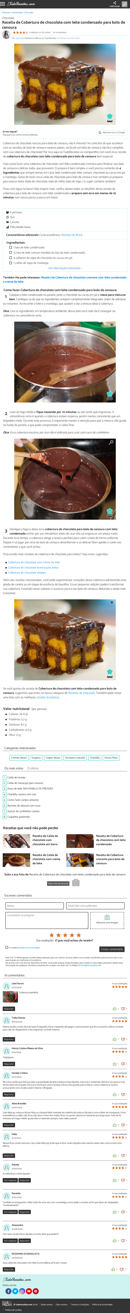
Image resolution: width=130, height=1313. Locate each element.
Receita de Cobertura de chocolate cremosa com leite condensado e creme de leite (64, 279)
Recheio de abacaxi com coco (23, 805)
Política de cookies (13, 1310)
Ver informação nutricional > (65, 268)
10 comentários (59, 32)
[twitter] (15, 1291)
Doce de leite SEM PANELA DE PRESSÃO (30, 788)
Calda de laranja (16, 777)
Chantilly (95, 758)
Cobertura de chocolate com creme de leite (34, 562)
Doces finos (111, 758)
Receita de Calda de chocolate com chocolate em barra (45, 840)
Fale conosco (62, 1304)
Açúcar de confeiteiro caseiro (23, 811)
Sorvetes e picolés (75, 758)
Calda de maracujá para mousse (25, 783)
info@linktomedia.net (90, 965)
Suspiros (36, 758)
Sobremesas (17, 12)
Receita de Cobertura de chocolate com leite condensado (111, 840)
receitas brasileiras (47, 697)
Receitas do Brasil (71, 235)
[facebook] (8, 1291)
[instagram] (22, 1291)
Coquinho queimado (18, 817)
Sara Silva (19, 38)
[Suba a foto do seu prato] (76, 883)
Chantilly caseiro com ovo (21, 794)
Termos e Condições (80, 1304)
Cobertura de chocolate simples (27, 572)
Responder (9, 1009)
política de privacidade (30, 948)
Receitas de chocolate (81, 693)
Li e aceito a (24, 947)
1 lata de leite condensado (29, 247)
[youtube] (29, 1291)
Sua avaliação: (44, 941)
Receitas (6, 12)
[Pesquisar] (125, 4)
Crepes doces (53, 758)
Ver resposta (10, 1180)
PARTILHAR (115, 6)
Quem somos (46, 1304)
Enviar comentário (112, 949)
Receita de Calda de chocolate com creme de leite (46, 859)
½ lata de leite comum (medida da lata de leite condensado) (49, 252)
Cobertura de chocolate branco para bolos (33, 567)
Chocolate (28, 12)
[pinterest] (36, 1291)
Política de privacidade (102, 1304)
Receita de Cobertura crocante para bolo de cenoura (110, 859)
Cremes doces (19, 758)
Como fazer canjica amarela (23, 800)
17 (126, 1269)
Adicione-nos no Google (113, 133)
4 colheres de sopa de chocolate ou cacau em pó (42, 258)
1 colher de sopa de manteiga (30, 263)
